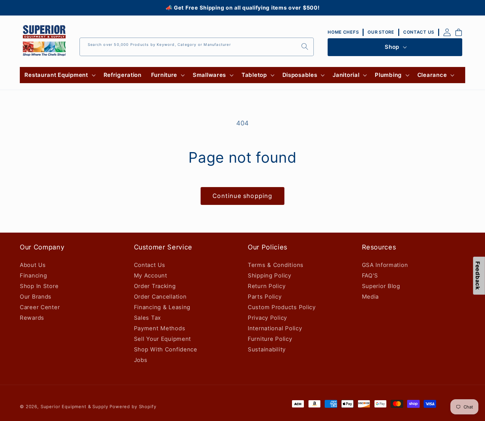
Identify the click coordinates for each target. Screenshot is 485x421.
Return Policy (266, 286)
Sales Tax (147, 317)
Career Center (40, 307)
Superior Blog (381, 286)
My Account (150, 275)
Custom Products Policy (282, 307)
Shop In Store (39, 286)
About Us (33, 265)
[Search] (304, 46)
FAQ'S (370, 275)
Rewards (32, 317)
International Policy (275, 328)
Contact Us (149, 265)
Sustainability (267, 349)
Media (370, 296)
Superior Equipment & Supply (74, 406)
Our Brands (35, 296)
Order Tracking (155, 286)
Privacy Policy (267, 317)
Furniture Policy (270, 339)
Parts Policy (265, 296)
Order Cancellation (160, 296)
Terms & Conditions (276, 265)
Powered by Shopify (133, 406)
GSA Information (385, 265)
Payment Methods (159, 328)
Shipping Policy (269, 275)
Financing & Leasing (162, 307)
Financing (33, 275)
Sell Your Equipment (162, 339)
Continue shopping (242, 195)
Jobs (140, 360)
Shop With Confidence (165, 349)
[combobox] (196, 47)
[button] (59, 75)
